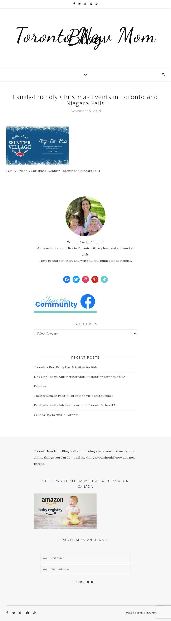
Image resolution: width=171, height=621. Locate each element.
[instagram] (85, 4)
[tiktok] (97, 4)
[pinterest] (91, 4)
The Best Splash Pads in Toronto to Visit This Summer (73, 396)
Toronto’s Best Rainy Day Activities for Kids (66, 367)
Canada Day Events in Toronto (56, 415)
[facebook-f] (74, 4)
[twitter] (79, 4)
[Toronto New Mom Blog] (85, 38)
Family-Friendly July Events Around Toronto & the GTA (75, 405)
